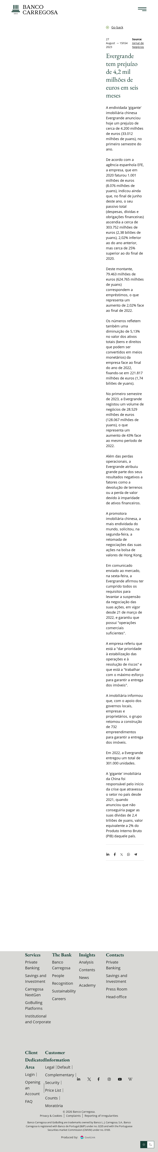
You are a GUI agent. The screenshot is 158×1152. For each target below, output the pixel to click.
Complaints (73, 1116)
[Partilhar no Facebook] (114, 854)
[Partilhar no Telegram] (135, 854)
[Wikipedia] (130, 1079)
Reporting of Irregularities (101, 1116)
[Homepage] (35, 9)
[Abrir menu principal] (142, 9)
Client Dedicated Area (35, 1059)
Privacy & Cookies (51, 1116)
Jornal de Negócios (138, 45)
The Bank (62, 955)
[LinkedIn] (79, 1079)
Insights (87, 955)
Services (32, 955)
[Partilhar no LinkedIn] (107, 854)
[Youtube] (120, 1079)
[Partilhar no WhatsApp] (128, 854)
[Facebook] (99, 1079)
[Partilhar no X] (121, 854)
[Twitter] (89, 1079)
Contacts (115, 955)
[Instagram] (110, 1079)
